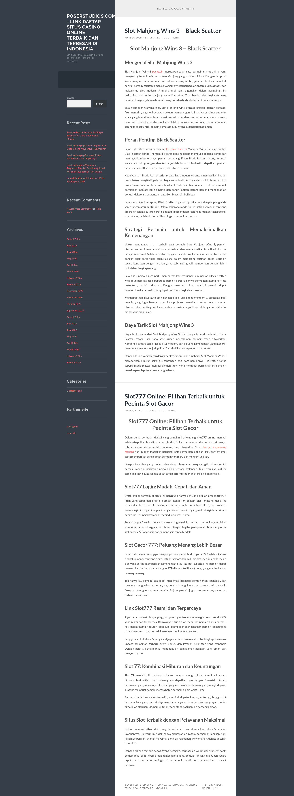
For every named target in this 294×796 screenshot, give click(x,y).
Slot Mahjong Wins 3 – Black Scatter (173, 30)
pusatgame (72, 426)
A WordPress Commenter (79, 208)
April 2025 (72, 343)
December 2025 (75, 290)
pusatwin (71, 433)
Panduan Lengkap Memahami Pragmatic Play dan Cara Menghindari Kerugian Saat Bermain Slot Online (86, 168)
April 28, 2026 (133, 37)
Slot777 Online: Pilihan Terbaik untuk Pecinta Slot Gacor (175, 399)
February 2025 (74, 356)
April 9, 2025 (132, 410)
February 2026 (74, 278)
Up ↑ (215, 788)
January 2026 (74, 284)
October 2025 (74, 303)
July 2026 (72, 245)
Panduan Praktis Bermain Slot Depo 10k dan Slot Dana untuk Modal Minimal (85, 135)
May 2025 (72, 336)
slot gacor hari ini (176, 149)
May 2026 (72, 258)
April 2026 (72, 265)
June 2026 (72, 252)
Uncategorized (74, 390)
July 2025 (72, 323)
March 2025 (73, 349)
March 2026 (73, 271)
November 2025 (75, 297)
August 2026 (73, 238)
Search (71, 98)
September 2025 (75, 310)
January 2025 (74, 362)
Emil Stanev (152, 37)
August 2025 (73, 317)
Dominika (150, 410)
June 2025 (72, 330)
